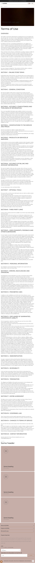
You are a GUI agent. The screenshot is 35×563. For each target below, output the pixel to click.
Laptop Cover (3, 538)
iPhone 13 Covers (15, 539)
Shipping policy (21, 560)
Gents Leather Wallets (27, 541)
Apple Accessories (27, 539)
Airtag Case (2, 541)
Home (1, 6)
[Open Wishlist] (1, 562)
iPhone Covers (3, 539)
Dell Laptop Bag (19, 538)
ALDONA (5, 547)
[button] (1, 4)
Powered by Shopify (10, 547)
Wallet (19, 541)
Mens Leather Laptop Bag (26, 538)
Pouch (22, 541)
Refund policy (6, 560)
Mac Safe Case (8, 538)
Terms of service (16, 560)
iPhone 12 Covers (21, 539)
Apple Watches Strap (8, 541)
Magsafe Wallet (15, 541)
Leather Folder (3, 543)
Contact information (27, 560)
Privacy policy (11, 560)
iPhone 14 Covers (8, 539)
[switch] (29, 3)
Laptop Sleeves (13, 538)
